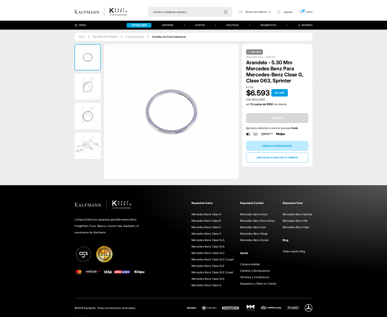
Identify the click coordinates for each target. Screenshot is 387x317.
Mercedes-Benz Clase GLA (208, 246)
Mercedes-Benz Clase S (206, 233)
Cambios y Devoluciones (255, 270)
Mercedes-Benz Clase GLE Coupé (212, 272)
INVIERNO (307, 25)
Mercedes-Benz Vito (295, 220)
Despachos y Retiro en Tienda (258, 283)
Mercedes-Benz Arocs (253, 214)
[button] (254, 12)
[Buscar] (227, 12)
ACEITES (200, 25)
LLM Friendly (81, 315)
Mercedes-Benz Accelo (254, 240)
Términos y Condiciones (254, 277)
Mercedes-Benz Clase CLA (208, 240)
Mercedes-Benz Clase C (206, 227)
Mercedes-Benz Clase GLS (207, 278)
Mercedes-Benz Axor (253, 227)
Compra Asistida (250, 264)
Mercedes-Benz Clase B (206, 220)
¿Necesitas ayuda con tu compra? (277, 157)
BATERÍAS (167, 25)
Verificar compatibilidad (277, 145)
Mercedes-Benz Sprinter (297, 214)
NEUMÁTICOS (268, 25)
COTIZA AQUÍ (139, 25)
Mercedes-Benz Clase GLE (207, 265)
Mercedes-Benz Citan (296, 227)
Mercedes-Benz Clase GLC (208, 253)
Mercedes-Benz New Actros (257, 220)
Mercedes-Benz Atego (254, 233)
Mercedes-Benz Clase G (206, 285)
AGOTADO (277, 118)
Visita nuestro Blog (294, 251)
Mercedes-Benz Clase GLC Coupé (212, 259)
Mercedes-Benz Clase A (206, 214)
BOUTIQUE (233, 25)
